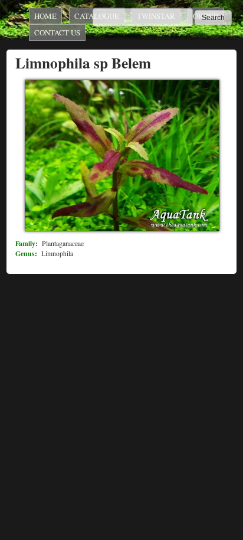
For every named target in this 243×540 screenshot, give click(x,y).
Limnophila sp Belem (83, 63)
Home (45, 16)
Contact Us (57, 32)
